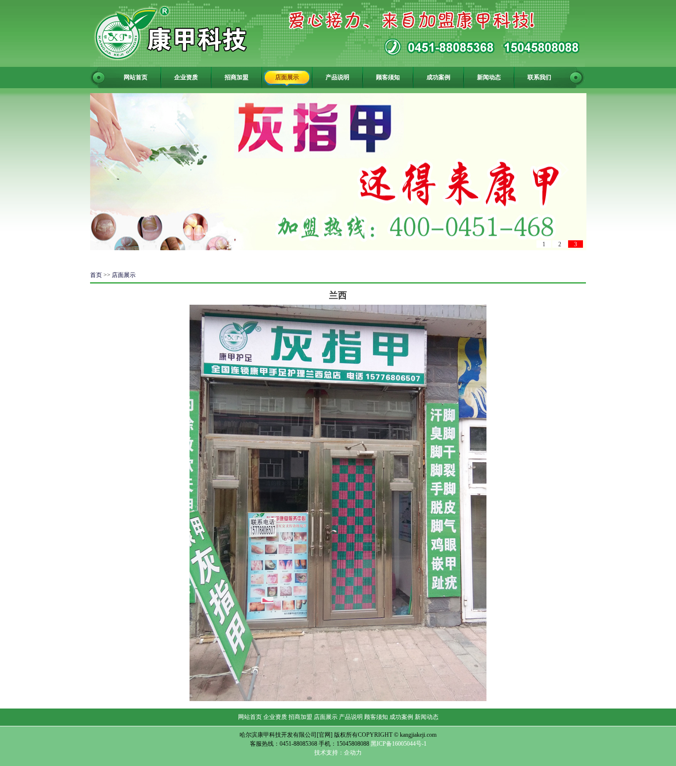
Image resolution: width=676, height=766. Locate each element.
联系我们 (539, 77)
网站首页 (135, 77)
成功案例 (438, 77)
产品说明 (337, 77)
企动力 (353, 752)
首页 (96, 275)
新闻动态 (489, 77)
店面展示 (287, 77)
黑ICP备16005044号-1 (399, 743)
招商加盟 (236, 77)
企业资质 (186, 77)
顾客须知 (388, 77)
